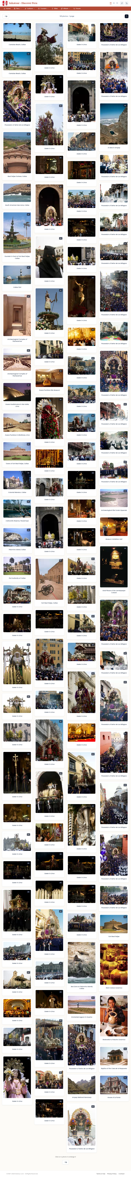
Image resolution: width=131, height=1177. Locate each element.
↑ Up (5, 16)
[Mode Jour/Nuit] (126, 3)
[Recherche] (122, 3)
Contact (121, 1174)
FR (117, 3)
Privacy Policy (112, 1174)
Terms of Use (100, 1174)
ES (114, 3)
